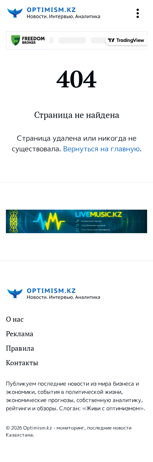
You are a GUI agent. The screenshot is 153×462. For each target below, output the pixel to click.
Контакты (22, 362)
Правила (20, 348)
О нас (15, 319)
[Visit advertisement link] (76, 221)
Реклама (19, 333)
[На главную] (53, 13)
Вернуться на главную (101, 149)
